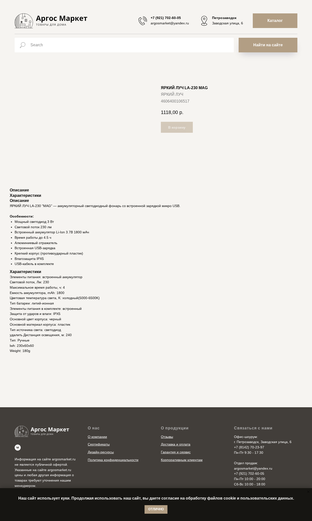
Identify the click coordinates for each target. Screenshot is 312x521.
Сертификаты (99, 444)
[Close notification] (308, 491)
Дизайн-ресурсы (101, 452)
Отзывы (167, 437)
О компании (97, 437)
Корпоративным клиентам (182, 460)
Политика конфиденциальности (113, 460)
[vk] (18, 448)
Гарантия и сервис (176, 452)
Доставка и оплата (175, 444)
